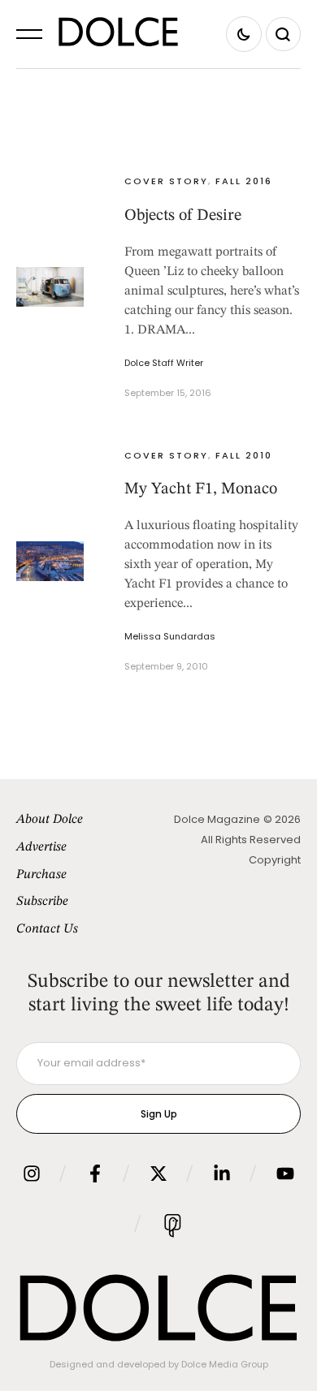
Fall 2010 (243, 455)
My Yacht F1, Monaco (200, 489)
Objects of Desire (182, 216)
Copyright (275, 860)
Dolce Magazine (217, 819)
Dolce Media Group (224, 1364)
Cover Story (166, 180)
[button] (29, 34)
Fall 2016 (243, 180)
